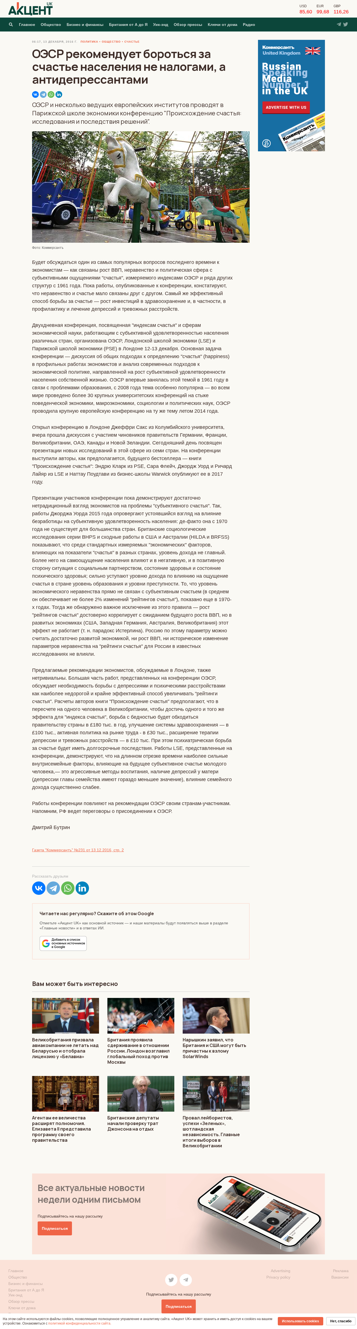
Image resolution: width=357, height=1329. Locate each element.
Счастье (132, 41)
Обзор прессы (188, 24)
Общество (51, 24)
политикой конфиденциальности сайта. (79, 1323)
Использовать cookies (300, 1321)
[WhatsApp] (51, 94)
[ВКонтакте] (35, 94)
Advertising (280, 1271)
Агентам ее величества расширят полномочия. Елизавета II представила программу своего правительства (61, 1129)
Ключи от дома (222, 24)
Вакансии (340, 1277)
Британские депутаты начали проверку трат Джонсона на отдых (133, 1123)
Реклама (341, 1271)
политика (89, 41)
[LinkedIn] (59, 94)
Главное (27, 24)
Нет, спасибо (340, 1321)
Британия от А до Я (128, 24)
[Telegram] (43, 94)
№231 (79, 850)
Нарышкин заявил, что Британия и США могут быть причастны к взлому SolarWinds (214, 1048)
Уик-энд (160, 24)
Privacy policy (278, 1277)
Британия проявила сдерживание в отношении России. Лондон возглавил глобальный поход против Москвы (138, 1051)
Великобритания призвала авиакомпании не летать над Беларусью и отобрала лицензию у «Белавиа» (65, 1048)
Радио (249, 24)
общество (111, 41)
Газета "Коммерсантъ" (53, 850)
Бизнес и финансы (85, 24)
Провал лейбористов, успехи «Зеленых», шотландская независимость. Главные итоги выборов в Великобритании (211, 1132)
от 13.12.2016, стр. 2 (104, 850)
